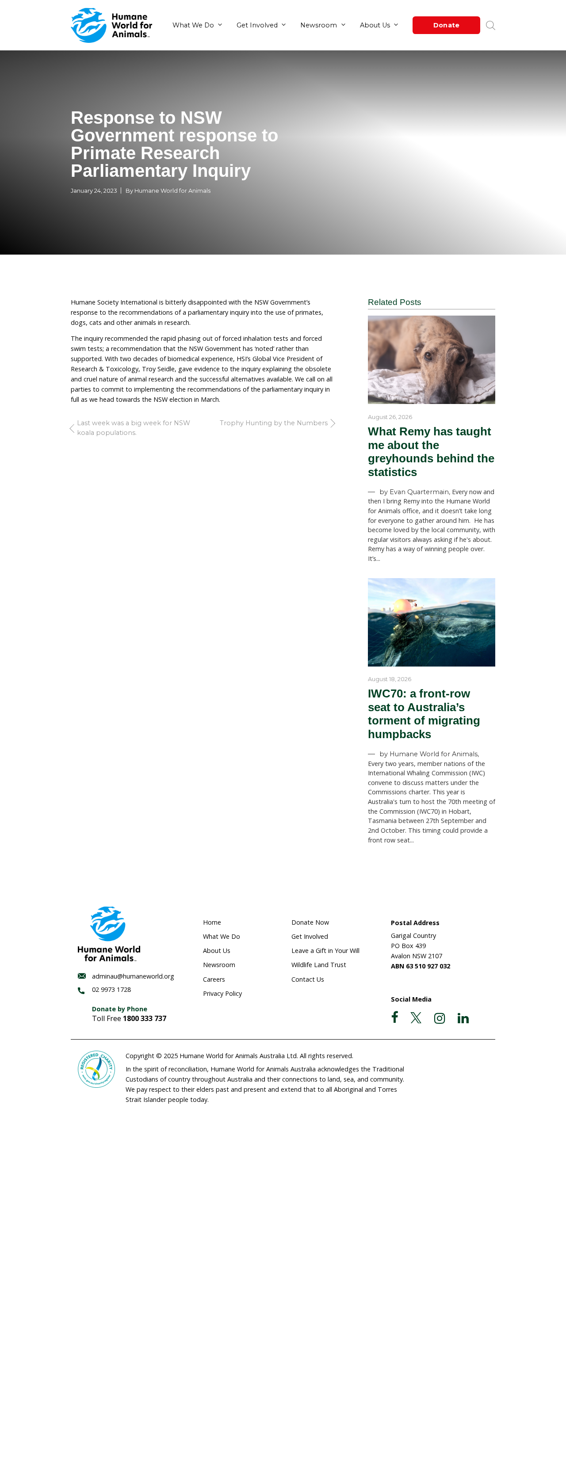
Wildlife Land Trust (318, 964)
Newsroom (318, 25)
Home (212, 922)
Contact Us (307, 979)
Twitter (416, 1018)
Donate (446, 25)
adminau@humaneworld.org (133, 976)
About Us (375, 25)
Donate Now (310, 922)
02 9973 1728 (111, 989)
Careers (214, 979)
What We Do (193, 25)
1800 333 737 (144, 1018)
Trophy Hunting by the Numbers (274, 423)
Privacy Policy (222, 993)
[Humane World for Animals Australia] (111, 25)
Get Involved (257, 25)
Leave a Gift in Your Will (325, 950)
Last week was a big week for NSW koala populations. (133, 428)
